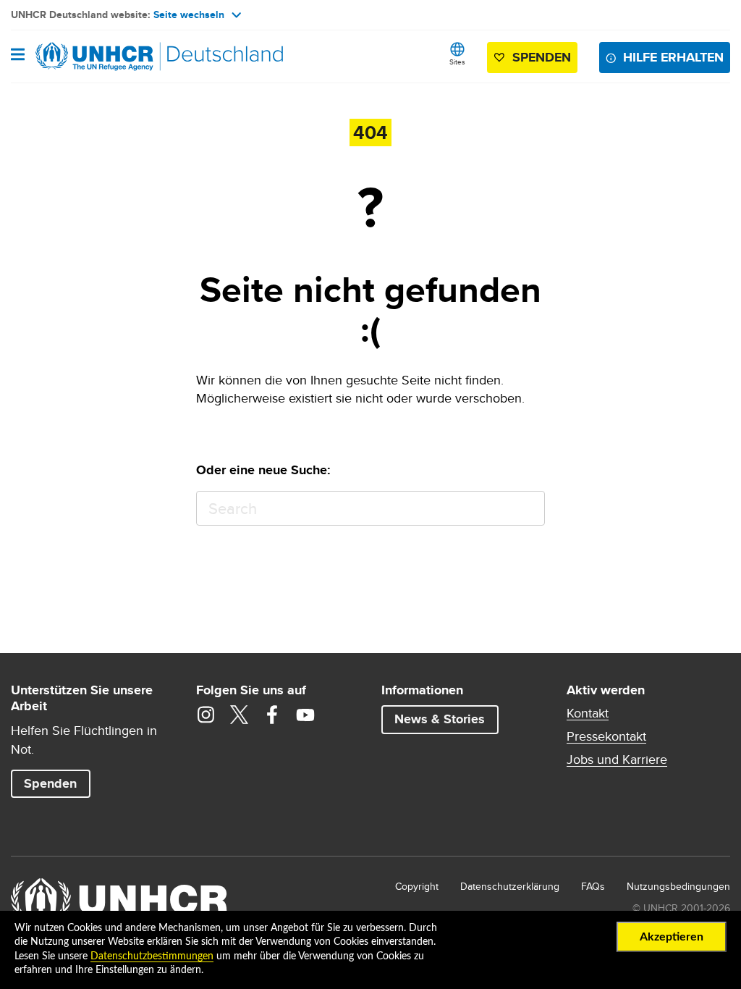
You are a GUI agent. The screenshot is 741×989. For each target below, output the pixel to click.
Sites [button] (457, 61)
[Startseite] (84, 56)
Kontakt (588, 713)
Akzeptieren (671, 937)
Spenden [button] (535, 60)
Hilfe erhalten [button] (673, 57)
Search (527, 508)
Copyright (417, 886)
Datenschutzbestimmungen (151, 956)
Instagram (205, 714)
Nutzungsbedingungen (678, 886)
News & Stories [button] (439, 719)
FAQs (593, 886)
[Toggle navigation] (18, 55)
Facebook (272, 714)
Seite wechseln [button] (188, 14)
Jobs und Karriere (617, 759)
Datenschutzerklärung (509, 886)
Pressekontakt (606, 736)
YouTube (305, 714)
